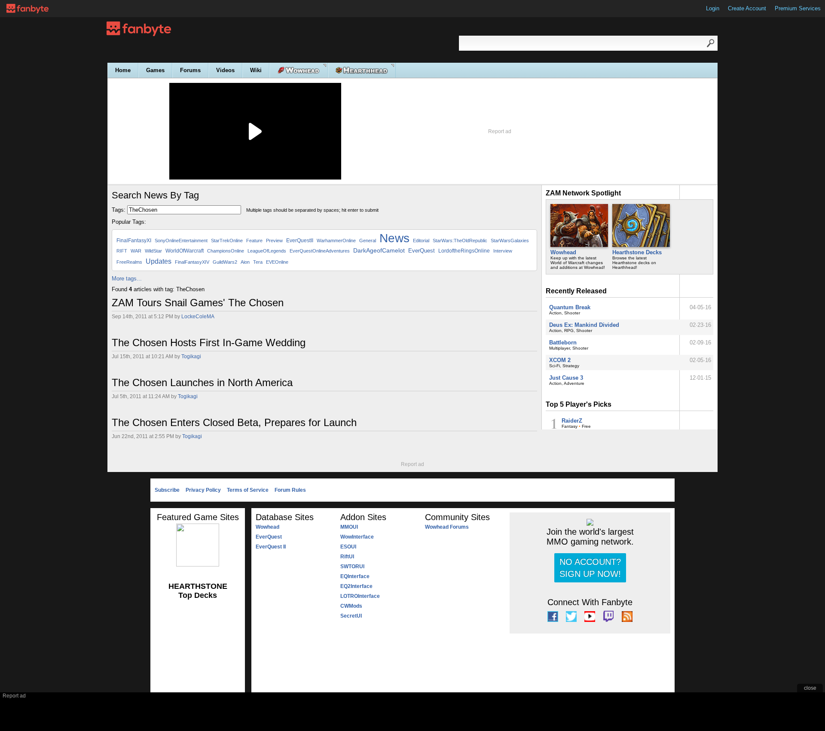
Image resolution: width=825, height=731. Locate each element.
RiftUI (347, 557)
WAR (136, 250)
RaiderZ (572, 420)
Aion (245, 262)
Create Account (747, 8)
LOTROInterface (360, 596)
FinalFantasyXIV (192, 262)
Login (712, 8)
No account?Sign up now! (590, 568)
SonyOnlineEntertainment (181, 240)
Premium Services (798, 8)
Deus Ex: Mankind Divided (584, 325)
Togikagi (191, 356)
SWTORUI (352, 566)
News (394, 238)
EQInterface (355, 576)
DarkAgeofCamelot (379, 250)
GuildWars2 (225, 262)
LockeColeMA (197, 317)
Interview (502, 250)
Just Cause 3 (566, 378)
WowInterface (357, 537)
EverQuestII (299, 241)
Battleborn (563, 342)
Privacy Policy (203, 490)
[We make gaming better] (27, 8)
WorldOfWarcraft (184, 251)
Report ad (499, 131)
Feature (254, 240)
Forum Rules (290, 490)
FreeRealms (129, 262)
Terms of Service (248, 490)
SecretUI (351, 616)
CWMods (351, 606)
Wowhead (563, 252)
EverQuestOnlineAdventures (320, 250)
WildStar (153, 250)
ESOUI (348, 547)
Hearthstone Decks (637, 252)
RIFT (121, 250)
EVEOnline (277, 262)
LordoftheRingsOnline (464, 251)
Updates (158, 261)
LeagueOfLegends (267, 250)
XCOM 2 (560, 360)
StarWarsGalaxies (510, 240)
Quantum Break (569, 307)
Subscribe (167, 490)
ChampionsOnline (225, 250)
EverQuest (421, 250)
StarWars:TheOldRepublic (460, 240)
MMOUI (349, 527)
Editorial (421, 240)
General (367, 240)
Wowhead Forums (447, 527)
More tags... (127, 278)
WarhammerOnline (336, 240)
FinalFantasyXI (133, 241)
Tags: (118, 210)
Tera (258, 262)
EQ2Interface (356, 586)
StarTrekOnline (227, 240)
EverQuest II (271, 547)
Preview (274, 240)
